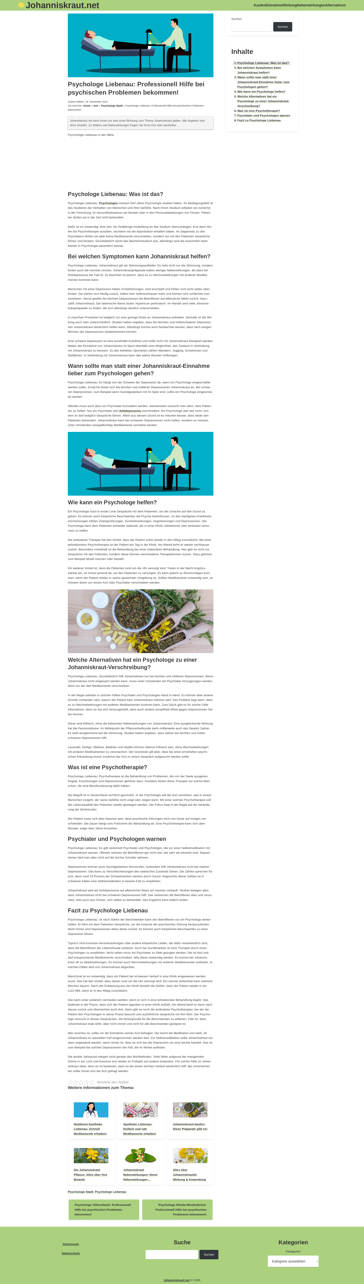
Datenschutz (71, 1253)
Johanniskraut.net (62, 5)
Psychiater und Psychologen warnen (263, 115)
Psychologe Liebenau (110, 1191)
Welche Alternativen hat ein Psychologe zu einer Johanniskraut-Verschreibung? (263, 101)
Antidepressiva (130, 410)
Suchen (236, 18)
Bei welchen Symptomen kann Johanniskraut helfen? (259, 70)
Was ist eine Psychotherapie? (258, 110)
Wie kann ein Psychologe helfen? (261, 91)
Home (86, 105)
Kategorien (293, 1251)
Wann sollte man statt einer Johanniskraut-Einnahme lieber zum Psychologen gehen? (263, 82)
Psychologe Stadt (112, 105)
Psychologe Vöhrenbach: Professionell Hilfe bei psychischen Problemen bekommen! (103, 1209)
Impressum (71, 1244)
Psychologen (108, 203)
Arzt (95, 105)
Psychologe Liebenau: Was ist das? (263, 63)
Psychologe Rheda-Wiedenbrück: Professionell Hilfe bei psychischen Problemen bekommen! (181, 1209)
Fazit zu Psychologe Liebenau (259, 120)
